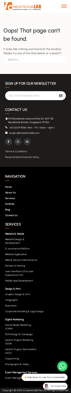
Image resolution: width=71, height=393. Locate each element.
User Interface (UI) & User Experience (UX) (19, 273)
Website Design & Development (14, 241)
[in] (27, 141)
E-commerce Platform (17, 248)
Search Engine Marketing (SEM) (19, 342)
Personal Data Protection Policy (22, 157)
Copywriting (12, 358)
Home (8, 186)
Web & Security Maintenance (21, 260)
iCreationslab (30, 390)
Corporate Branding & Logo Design (24, 311)
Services (10, 198)
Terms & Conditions (16, 151)
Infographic (11, 300)
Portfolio (10, 204)
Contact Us (11, 215)
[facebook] (8, 141)
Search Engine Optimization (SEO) (21, 351)
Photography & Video (17, 364)
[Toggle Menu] (64, 6)
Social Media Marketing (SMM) (18, 327)
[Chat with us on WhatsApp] (62, 366)
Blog (7, 209)
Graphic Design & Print (17, 294)
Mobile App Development (19, 280)
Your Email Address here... (25, 95)
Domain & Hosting (15, 265)
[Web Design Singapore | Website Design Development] (22, 6)
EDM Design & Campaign (19, 334)
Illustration (11, 305)
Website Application (16, 254)
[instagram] (17, 141)
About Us (10, 192)
